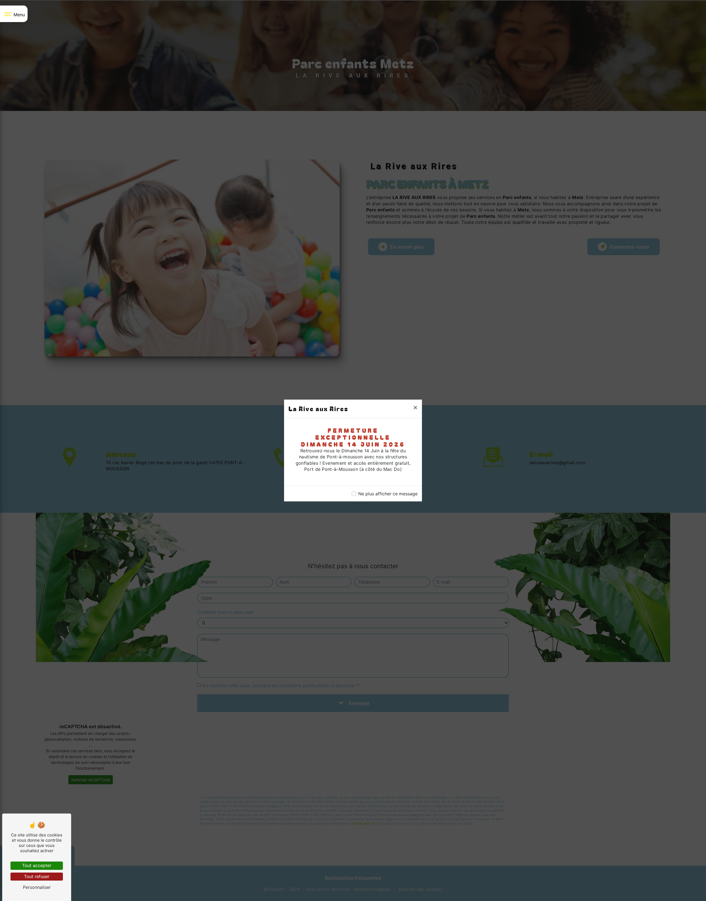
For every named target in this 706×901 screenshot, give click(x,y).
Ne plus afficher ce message (388, 493)
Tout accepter (36, 865)
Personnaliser (37, 887)
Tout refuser (36, 876)
